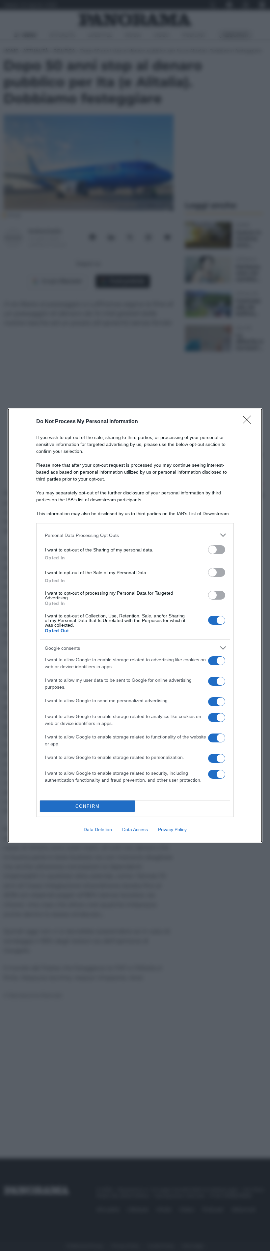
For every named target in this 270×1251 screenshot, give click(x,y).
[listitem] (135, 535)
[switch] (216, 549)
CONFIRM (87, 806)
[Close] (249, 422)
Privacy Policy (172, 829)
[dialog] (135, 625)
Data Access (135, 829)
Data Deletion (98, 829)
